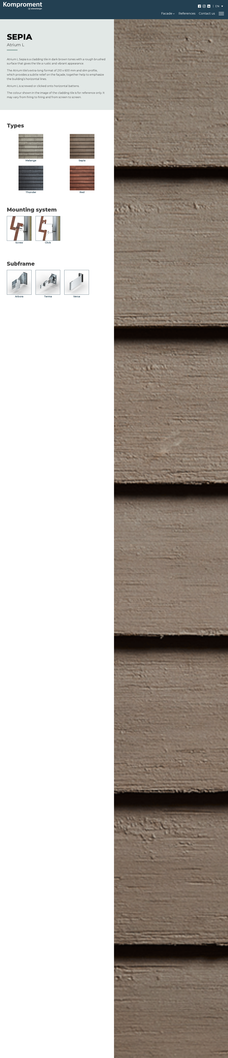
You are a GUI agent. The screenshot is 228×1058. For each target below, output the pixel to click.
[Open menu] (221, 14)
